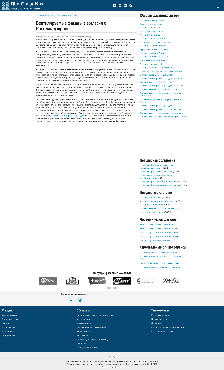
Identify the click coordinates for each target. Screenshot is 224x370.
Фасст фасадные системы (152, 31)
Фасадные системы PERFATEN (154, 56)
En (110, 357)
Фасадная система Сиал (151, 27)
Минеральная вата (160, 315)
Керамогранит (83, 319)
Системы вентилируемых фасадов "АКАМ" (159, 105)
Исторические (8, 335)
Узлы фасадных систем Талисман (155, 240)
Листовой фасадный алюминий (91, 327)
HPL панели (82, 335)
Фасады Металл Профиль (152, 20)
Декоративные (9, 327)
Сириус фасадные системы (152, 24)
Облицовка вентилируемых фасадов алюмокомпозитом (157, 176)
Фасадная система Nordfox (152, 38)
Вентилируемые (9, 315)
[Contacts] (125, 6)
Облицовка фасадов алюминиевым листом (160, 185)
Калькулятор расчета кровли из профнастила (161, 252)
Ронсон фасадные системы (152, 60)
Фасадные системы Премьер (153, 53)
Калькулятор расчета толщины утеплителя (160, 267)
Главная (41, 15)
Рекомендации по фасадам (66, 15)
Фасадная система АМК (151, 64)
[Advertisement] (86, 144)
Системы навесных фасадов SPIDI (156, 82)
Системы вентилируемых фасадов (68, 115)
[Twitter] (120, 6)
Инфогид (49, 15)
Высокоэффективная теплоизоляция (168, 327)
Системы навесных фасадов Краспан (157, 74)
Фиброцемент (83, 331)
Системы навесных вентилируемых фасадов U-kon (163, 113)
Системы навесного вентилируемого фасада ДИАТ (163, 116)
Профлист (81, 343)
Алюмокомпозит (84, 323)
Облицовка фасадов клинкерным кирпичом (160, 181)
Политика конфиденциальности (112, 367)
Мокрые (5, 323)
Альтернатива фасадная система (155, 42)
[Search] (130, 6)
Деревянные (8, 331)
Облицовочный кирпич (87, 347)
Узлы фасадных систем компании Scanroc (159, 232)
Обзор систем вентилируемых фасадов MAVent (162, 71)
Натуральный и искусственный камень (95, 315)
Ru (114, 357)
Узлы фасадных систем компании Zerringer (160, 236)
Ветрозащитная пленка (162, 331)
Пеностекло (157, 323)
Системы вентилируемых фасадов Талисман (160, 109)
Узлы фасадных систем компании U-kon (158, 228)
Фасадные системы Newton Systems (157, 67)
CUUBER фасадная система (152, 45)
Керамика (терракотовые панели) (92, 339)
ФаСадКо (27, 4)
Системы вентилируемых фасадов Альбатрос (161, 78)
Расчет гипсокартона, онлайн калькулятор (159, 263)
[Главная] (5, 5)
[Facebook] (114, 6)
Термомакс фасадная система (154, 49)
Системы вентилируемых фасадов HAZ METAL (161, 85)
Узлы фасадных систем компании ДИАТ (158, 224)
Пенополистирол (159, 319)
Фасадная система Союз (151, 34)
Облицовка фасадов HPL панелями (156, 171)
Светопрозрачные (10, 319)
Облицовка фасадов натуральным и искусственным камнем (156, 166)
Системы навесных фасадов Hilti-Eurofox (159, 89)
